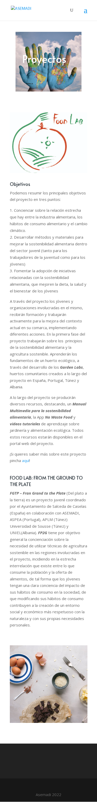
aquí (25, 460)
